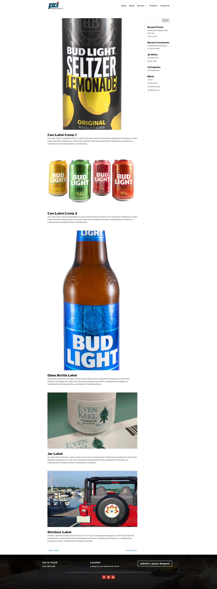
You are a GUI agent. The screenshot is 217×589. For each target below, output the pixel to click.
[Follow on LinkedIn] (113, 577)
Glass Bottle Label (62, 375)
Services (140, 6)
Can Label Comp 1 (62, 135)
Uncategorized (153, 70)
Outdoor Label (59, 532)
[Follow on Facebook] (104, 577)
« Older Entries (53, 550)
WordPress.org (153, 90)
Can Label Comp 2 (62, 213)
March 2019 (152, 61)
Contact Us (165, 6)
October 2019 (152, 58)
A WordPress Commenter (157, 46)
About (131, 6)
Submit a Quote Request (155, 563)
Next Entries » (131, 550)
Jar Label (55, 453)
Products (153, 6)
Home (123, 6)
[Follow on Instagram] (108, 577)
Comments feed (153, 87)
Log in (149, 80)
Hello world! (152, 36)
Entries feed (152, 83)
